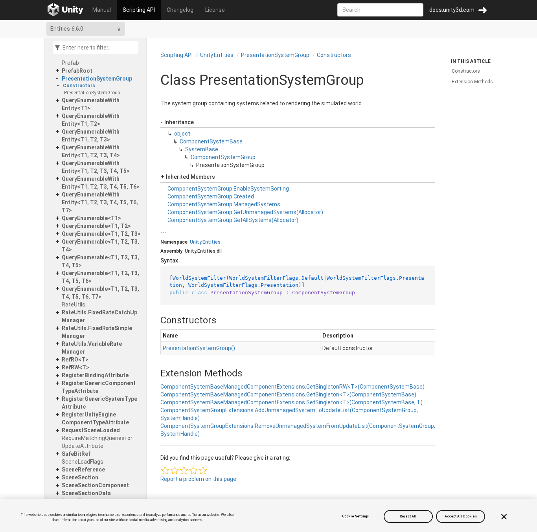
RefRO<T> (75, 359)
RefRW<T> (75, 367)
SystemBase (201, 149)
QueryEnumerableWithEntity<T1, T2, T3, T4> (91, 151)
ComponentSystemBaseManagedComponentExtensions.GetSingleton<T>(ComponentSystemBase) (288, 394)
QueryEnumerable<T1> (91, 218)
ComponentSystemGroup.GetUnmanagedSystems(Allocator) (245, 212)
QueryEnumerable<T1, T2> (96, 226)
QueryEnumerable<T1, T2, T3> (101, 234)
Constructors (79, 85)
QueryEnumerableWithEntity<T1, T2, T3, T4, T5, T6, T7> (100, 202)
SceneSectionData (86, 493)
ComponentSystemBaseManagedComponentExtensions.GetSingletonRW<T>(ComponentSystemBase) (292, 386)
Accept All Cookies (461, 516)
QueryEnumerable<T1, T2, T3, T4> (100, 245)
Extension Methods (472, 81)
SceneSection (80, 477)
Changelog (180, 10)
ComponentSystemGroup (223, 157)
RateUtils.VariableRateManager (92, 348)
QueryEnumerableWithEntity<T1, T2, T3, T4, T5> (96, 167)
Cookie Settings (355, 516)
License (215, 10)
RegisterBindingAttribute (95, 375)
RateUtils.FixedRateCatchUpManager (99, 316)
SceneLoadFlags (82, 462)
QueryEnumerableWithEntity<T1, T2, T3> (91, 135)
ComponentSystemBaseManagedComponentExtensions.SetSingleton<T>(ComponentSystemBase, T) (291, 402)
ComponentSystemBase (211, 141)
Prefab (70, 63)
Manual (101, 10)
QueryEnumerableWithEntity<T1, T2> (91, 120)
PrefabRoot (77, 71)
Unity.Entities (217, 55)
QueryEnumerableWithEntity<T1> (91, 104)
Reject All (408, 516)
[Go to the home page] (65, 10)
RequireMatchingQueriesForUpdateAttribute (97, 442)
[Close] (504, 516)
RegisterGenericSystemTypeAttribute (99, 403)
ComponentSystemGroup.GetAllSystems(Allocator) (232, 220)
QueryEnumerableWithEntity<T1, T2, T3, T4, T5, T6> (101, 183)
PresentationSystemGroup (97, 78)
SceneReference (83, 469)
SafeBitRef (76, 454)
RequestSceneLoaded (91, 430)
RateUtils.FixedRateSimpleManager (97, 332)
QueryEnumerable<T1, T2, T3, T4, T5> (100, 261)
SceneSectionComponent (95, 485)
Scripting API (139, 10)
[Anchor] (154, 320)
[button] (165, 470)
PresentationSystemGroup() (199, 348)
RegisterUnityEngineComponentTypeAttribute (95, 418)
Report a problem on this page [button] (198, 479)
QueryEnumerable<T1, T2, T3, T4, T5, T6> (100, 277)
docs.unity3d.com (451, 10)
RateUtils (73, 304)
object (182, 133)
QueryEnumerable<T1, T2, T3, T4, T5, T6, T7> (100, 293)
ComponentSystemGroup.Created (210, 196)
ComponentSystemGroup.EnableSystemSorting (228, 188)
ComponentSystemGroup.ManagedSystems (223, 204)
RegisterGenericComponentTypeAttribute (99, 387)
